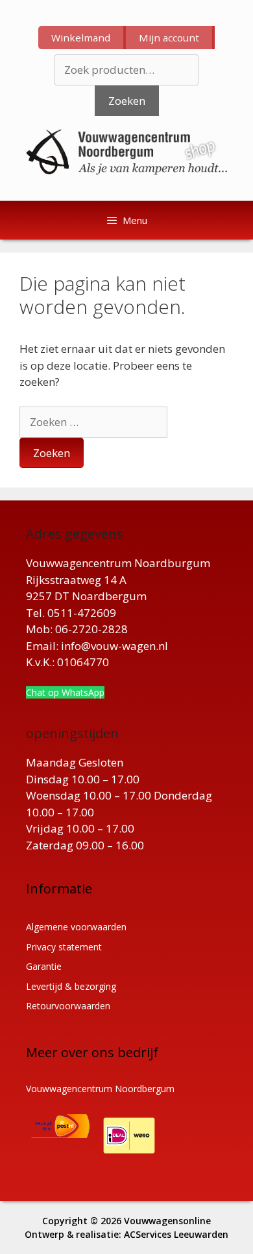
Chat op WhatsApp (65, 692)
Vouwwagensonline (167, 1221)
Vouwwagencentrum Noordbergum (100, 1088)
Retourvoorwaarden (68, 1006)
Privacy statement (64, 947)
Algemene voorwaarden (76, 927)
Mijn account (169, 37)
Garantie (44, 966)
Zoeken (126, 100)
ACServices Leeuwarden (176, 1234)
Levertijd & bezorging (71, 986)
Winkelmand (80, 37)
